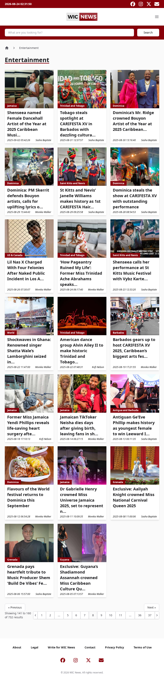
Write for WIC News (61, 647)
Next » (151, 607)
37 (149, 615)
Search (148, 32)
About (17, 647)
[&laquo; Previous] (35, 615)
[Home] (7, 48)
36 (139, 615)
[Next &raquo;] (157, 615)
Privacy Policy (114, 647)
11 (120, 615)
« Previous (15, 607)
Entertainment (29, 48)
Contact (90, 647)
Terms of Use (143, 647)
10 (110, 615)
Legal (34, 647)
